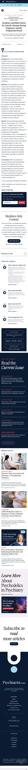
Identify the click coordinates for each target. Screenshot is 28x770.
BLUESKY (14, 746)
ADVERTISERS (14, 701)
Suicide (20, 10)
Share (11, 5)
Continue (22, 202)
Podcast (4, 547)
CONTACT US (14, 707)
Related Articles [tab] (6, 44)
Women (25, 10)
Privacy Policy (5, 759)
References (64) (7, 253)
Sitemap (21, 763)
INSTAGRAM (14, 740)
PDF (4, 5)
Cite (15, 5)
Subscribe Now (14, 241)
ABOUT (14, 699)
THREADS (14, 744)
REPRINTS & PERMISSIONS (14, 705)
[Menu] (3, 1)
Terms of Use (13, 759)
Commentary (5, 509)
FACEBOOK (14, 738)
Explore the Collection (6, 594)
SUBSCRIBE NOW (14, 726)
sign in (10, 335)
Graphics (21, 44)
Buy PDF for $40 (14, 332)
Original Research (13, 17)
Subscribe (14, 643)
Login (18, 349)
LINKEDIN (14, 742)
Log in (20, 244)
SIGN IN (14, 717)
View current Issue (8, 443)
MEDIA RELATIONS (14, 703)
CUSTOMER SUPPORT (14, 710)
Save (8, 5)
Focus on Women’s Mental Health (13, 18)
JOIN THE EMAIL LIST (14, 720)
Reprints (20, 5)
